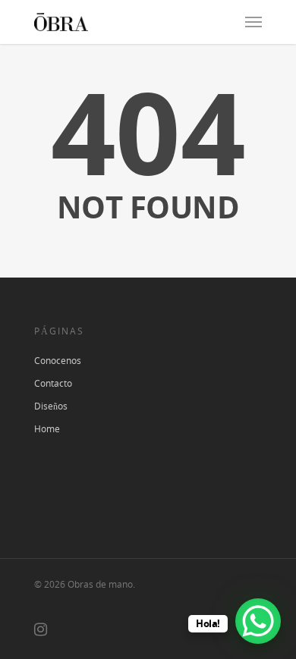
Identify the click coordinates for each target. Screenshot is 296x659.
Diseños (51, 406)
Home (47, 428)
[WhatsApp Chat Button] (258, 621)
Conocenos (57, 360)
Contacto (53, 383)
